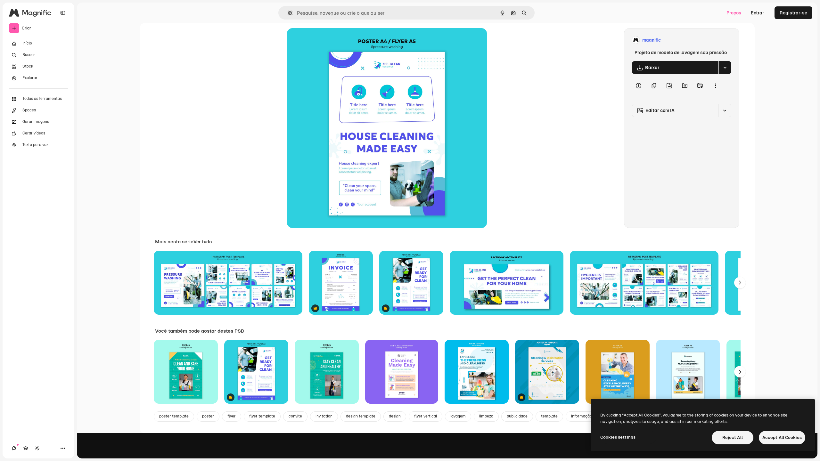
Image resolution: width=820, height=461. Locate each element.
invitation (324, 416)
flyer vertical (425, 416)
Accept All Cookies (782, 437)
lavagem (458, 416)
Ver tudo (202, 242)
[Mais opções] (715, 85)
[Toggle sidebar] (63, 13)
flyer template (262, 416)
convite (295, 416)
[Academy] (25, 448)
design (395, 416)
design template (360, 416)
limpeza (486, 416)
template (549, 416)
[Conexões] (14, 448)
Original (328, 40)
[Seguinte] (740, 283)
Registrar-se (793, 13)
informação (581, 416)
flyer (231, 416)
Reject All (732, 437)
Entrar (757, 13)
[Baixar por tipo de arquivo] (724, 67)
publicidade (517, 416)
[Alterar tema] (37, 448)
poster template (174, 416)
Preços (733, 13)
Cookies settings (618, 437)
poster (208, 416)
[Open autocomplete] (287, 13)
